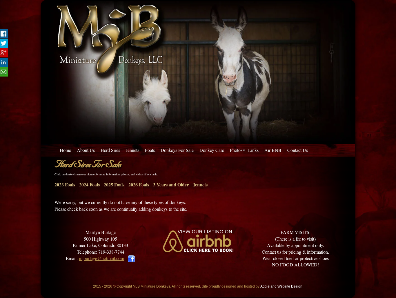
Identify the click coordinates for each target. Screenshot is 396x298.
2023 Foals (65, 184)
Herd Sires (110, 150)
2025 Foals (114, 184)
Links (253, 150)
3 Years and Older (171, 184)
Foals (150, 150)
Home (65, 150)
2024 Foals (89, 184)
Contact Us (297, 150)
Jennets (132, 150)
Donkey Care (211, 150)
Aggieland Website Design (281, 286)
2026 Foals (138, 184)
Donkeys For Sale (177, 150)
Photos (236, 150)
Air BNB (272, 150)
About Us (86, 150)
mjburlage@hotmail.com (101, 258)
